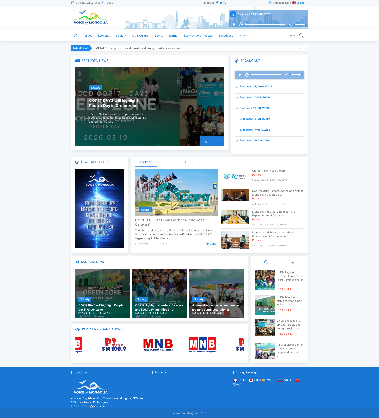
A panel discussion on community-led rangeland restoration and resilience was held (148, 48)
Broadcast (226, 35)
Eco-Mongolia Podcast (198, 35)
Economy (104, 35)
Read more (209, 243)
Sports (159, 35)
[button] (234, 24)
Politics (87, 35)
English (301, 2)
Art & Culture (140, 35)
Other (242, 35)
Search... (294, 35)
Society (121, 35)
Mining (173, 35)
